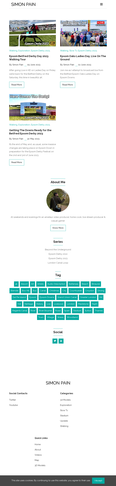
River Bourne (45, 310)
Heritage (28, 304)
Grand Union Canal (67, 297)
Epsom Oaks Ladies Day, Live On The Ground (83, 58)
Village (50, 317)
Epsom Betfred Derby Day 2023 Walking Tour (28, 58)
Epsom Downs (47, 297)
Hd (100, 297)
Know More (58, 228)
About (38, 449)
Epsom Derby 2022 (58, 254)
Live (49, 304)
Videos (38, 455)
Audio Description (56, 284)
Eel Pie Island (19, 297)
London (71, 304)
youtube (13, 405)
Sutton (88, 310)
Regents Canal (19, 310)
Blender (15, 290)
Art (32, 284)
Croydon (89, 290)
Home (38, 444)
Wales (60, 317)
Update (64, 421)
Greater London (88, 297)
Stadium (77, 310)
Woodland (72, 317)
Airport (24, 284)
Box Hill (25, 290)
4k (16, 284)
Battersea (73, 284)
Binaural (96, 284)
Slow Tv (73, 50)
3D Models (40, 465)
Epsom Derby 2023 (40, 50)
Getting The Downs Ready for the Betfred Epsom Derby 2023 (30, 132)
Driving (100, 290)
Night (94, 304)
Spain (67, 310)
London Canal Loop (58, 263)
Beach (85, 284)
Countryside (76, 290)
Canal (43, 290)
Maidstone (83, 304)
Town (41, 317)
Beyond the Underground (58, 249)
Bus (34, 290)
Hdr (19, 304)
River (33, 310)
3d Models (65, 400)
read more (16, 85)
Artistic (40, 284)
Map (37, 460)
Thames (99, 310)
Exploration (24, 50)
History (39, 304)
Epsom (32, 297)
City (64, 290)
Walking (13, 50)
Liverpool (58, 304)
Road (58, 310)
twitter (12, 400)
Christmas (54, 290)
